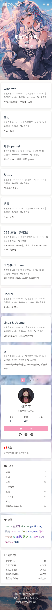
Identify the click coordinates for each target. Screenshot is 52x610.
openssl (24, 155)
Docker (8, 294)
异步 (36, 536)
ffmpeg (38, 526)
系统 (23, 97)
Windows (10, 89)
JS (30, 536)
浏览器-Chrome (14, 265)
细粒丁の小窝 (10, 4)
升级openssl (12, 146)
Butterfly (34, 598)
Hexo (21, 598)
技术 (8, 155)
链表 (6, 204)
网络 (25, 536)
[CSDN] (31, 46)
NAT (41, 536)
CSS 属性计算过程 (16, 232)
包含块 (8, 175)
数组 (6, 117)
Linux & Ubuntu (14, 322)
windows (31, 97)
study (14, 97)
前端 (8, 183)
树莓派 (8, 536)
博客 (16, 542)
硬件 (41, 531)
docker (31, 302)
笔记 (8, 97)
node (13, 531)
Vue (24, 531)
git (31, 526)
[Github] (20, 46)
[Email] (26, 46)
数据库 (16, 526)
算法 (8, 126)
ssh (6, 351)
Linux (16, 155)
